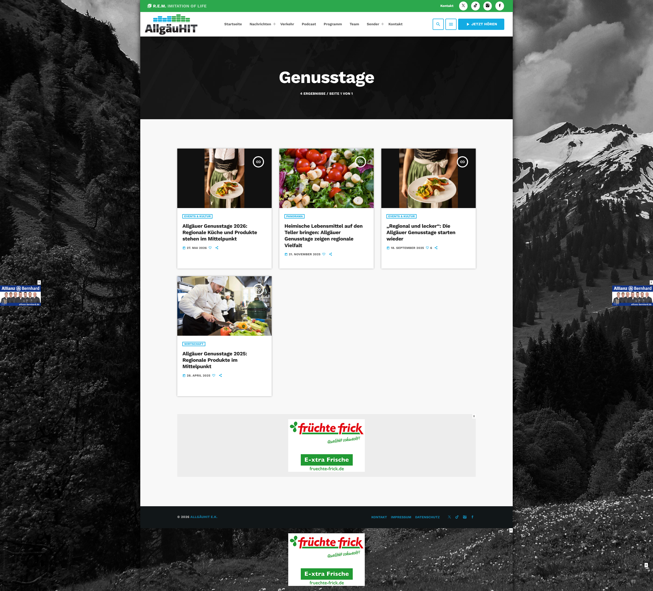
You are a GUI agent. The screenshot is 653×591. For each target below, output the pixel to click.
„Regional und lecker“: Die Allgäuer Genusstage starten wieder (420, 232)
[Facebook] (499, 6)
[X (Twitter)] (463, 6)
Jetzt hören (481, 24)
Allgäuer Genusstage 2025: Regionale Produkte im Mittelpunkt (214, 360)
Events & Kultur (197, 216)
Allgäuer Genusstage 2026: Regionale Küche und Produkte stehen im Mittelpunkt (219, 232)
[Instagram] (487, 6)
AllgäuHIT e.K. (203, 517)
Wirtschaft (194, 344)
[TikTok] (475, 6)
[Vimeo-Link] (171, 24)
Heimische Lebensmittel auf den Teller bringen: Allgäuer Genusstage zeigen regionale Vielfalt (323, 235)
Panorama (294, 216)
